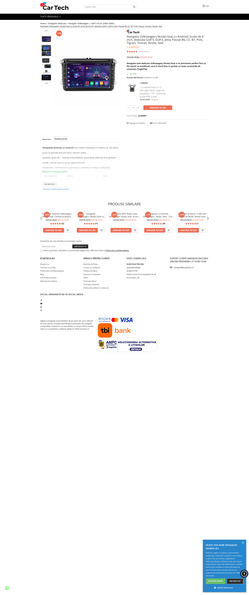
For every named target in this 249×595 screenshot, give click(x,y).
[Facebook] (41, 300)
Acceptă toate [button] (215, 581)
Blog (42, 274)
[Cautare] (134, 6)
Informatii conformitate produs (55, 189)
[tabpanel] (88, 72)
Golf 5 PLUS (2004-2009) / (103, 23)
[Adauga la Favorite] (67, 230)
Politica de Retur (90, 271)
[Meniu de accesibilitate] (244, 574)
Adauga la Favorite (137, 123)
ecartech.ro (47, 258)
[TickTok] (41, 307)
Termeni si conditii (48, 267)
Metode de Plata (90, 264)
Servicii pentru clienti (96, 258)
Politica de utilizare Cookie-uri (96, 288)
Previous (46, 31)
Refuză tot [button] (235, 581)
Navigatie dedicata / (58, 23)
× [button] (243, 543)
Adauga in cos (158, 107)
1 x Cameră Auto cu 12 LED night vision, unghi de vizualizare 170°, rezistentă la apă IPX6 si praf (152, 92)
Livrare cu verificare (91, 267)
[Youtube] (41, 303)
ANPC (85, 277)
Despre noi (44, 264)
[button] (224, 587)
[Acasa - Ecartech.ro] (54, 7)
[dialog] (224, 566)
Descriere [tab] (46, 139)
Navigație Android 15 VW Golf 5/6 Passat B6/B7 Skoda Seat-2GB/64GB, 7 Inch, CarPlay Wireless (192, 215)
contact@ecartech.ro (183, 267)
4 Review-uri (144, 51)
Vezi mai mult (49, 184)
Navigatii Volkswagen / (79, 23)
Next (46, 83)
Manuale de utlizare (48, 281)
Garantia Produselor (92, 274)
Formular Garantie (91, 284)
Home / (44, 23)
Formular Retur (90, 281)
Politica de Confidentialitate (117, 250)
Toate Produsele (49, 16)
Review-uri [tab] (61, 139)
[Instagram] (41, 310)
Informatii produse (48, 277)
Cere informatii (159, 123)
